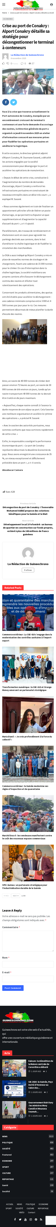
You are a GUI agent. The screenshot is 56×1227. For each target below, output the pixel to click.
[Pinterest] (36, 1219)
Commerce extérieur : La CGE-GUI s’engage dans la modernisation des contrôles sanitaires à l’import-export (27, 637)
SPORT (27, 1166)
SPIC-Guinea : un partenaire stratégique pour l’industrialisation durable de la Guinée (24, 886)
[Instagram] (31, 1219)
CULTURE (27, 1173)
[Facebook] (15, 1219)
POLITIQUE (7, 1116)
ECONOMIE (8, 19)
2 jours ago (36, 1092)
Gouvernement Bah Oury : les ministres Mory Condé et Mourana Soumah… (40, 1107)
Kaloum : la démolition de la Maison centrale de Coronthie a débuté (40, 1064)
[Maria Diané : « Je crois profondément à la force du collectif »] (28, 714)
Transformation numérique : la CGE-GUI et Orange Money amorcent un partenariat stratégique (27, 689)
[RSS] (41, 1219)
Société (6, 1095)
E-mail (6, 972)
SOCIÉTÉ (27, 1148)
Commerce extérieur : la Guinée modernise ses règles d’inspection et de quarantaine (25, 787)
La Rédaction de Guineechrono (27, 54)
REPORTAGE (27, 1179)
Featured (27, 1154)
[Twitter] (20, 1219)
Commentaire (11, 927)
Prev (7, 896)
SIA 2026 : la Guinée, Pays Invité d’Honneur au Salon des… (40, 1084)
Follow (28, 570)
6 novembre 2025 (18, 58)
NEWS (5, 1075)
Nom (6, 957)
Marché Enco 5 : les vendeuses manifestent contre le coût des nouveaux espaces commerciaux (27, 837)
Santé (27, 1185)
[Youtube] (25, 1219)
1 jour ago (36, 1071)
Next (15, 896)
